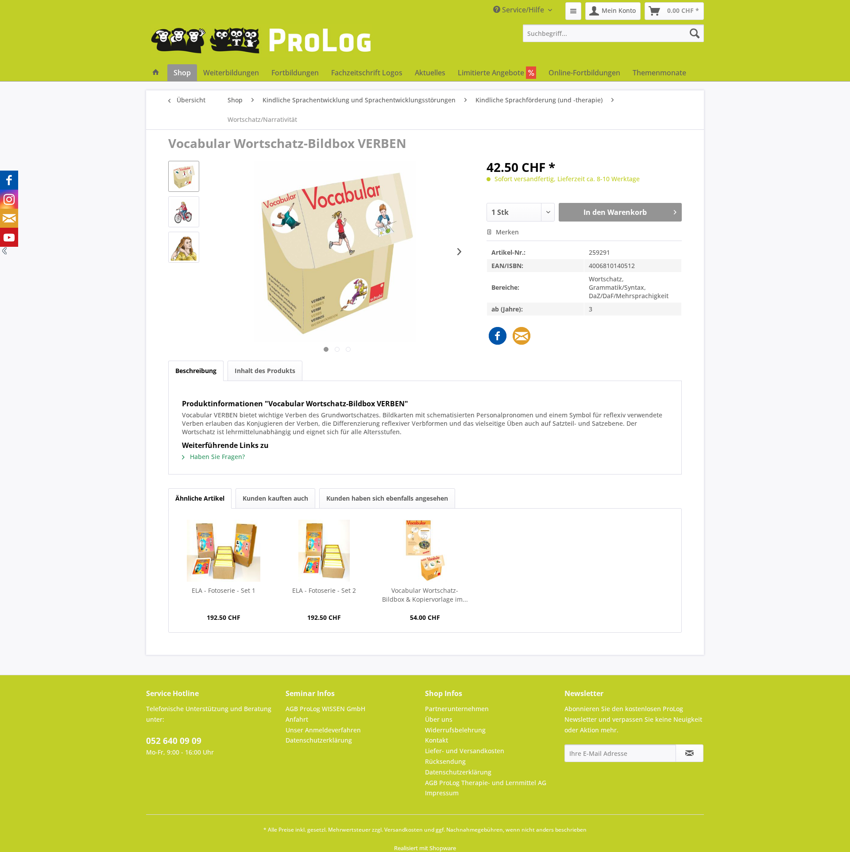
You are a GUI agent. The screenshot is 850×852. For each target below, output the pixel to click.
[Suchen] (694, 33)
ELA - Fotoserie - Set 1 (223, 590)
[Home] (156, 72)
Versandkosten (403, 829)
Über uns (438, 719)
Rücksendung (445, 761)
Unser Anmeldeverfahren (323, 730)
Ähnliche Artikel (199, 498)
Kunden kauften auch (275, 498)
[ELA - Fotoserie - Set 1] (223, 551)
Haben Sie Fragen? (216, 456)
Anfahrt (297, 719)
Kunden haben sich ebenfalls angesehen (387, 498)
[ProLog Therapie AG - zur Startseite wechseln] (261, 44)
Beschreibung (195, 370)
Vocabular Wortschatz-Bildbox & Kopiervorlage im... (425, 594)
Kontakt (436, 740)
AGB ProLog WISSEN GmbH (325, 708)
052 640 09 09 (173, 741)
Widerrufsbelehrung (455, 730)
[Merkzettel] (573, 11)
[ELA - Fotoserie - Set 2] (324, 551)
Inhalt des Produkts (265, 370)
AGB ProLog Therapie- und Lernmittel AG (485, 782)
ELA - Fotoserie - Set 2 (324, 590)
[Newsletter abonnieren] (689, 753)
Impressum (442, 793)
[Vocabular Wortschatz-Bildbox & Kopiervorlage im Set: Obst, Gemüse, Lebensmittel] (425, 551)
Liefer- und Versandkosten (464, 751)
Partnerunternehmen (457, 708)
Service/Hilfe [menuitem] (523, 10)
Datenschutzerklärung (319, 740)
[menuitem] (573, 11)
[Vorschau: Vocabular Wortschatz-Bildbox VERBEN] (183, 176)
